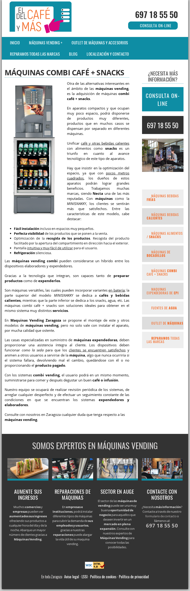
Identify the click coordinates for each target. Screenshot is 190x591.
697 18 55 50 (156, 14)
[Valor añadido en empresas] (72, 478)
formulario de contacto (161, 516)
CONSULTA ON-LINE (163, 99)
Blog (73, 54)
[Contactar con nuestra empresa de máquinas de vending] (162, 479)
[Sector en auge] (117, 478)
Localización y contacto (108, 54)
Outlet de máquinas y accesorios (100, 43)
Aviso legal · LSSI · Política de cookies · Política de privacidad (106, 576)
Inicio (15, 43)
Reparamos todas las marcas (35, 54)
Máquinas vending (44, 43)
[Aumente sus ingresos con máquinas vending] (28, 479)
